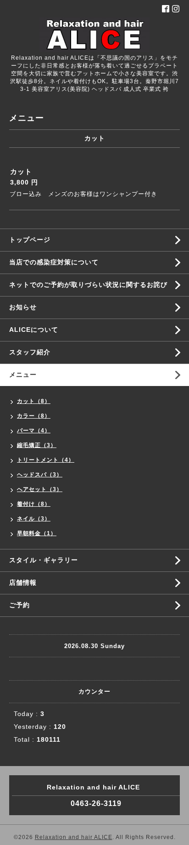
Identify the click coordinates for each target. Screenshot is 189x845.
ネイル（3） (33, 518)
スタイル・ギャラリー (43, 560)
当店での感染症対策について (54, 262)
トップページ (29, 239)
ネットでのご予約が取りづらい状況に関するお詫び (88, 284)
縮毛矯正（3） (36, 445)
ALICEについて (33, 329)
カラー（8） (33, 416)
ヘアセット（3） (39, 489)
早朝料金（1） (36, 533)
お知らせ (23, 307)
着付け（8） (33, 504)
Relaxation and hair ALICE (73, 837)
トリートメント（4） (45, 460)
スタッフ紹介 (29, 352)
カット (21, 171)
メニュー (23, 374)
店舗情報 (23, 582)
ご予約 (19, 605)
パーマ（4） (33, 430)
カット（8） (33, 401)
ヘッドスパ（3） (39, 474)
